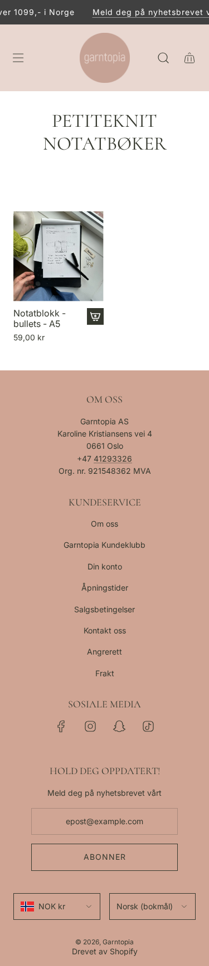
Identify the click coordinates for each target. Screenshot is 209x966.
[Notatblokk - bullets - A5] (58, 256)
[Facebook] (61, 726)
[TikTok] (148, 726)
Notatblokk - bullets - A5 (39, 318)
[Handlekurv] (189, 57)
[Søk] (163, 57)
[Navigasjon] (17, 57)
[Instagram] (90, 726)
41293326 (113, 458)
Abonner (105, 856)
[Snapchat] (119, 726)
